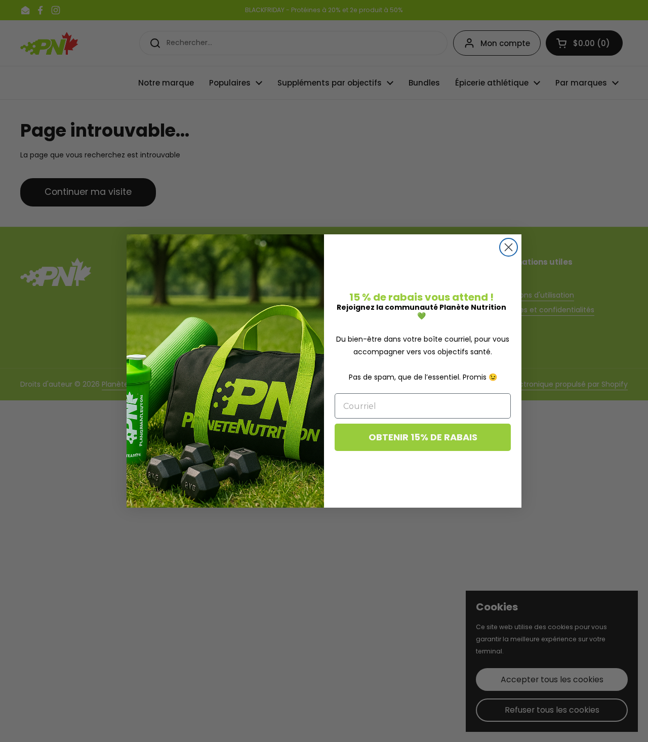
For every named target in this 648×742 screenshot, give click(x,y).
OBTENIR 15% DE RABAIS (423, 437)
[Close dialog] (508, 247)
